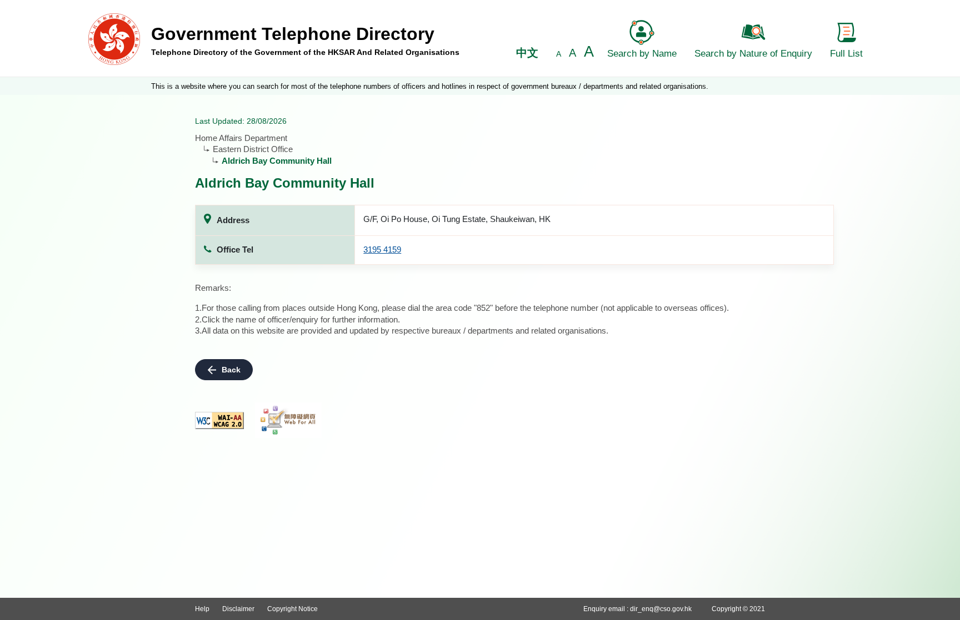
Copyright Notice (292, 609)
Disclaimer (238, 609)
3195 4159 (382, 249)
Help (202, 609)
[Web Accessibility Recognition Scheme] (288, 420)
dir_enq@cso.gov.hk (661, 609)
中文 (527, 52)
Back (231, 369)
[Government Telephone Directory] (114, 38)
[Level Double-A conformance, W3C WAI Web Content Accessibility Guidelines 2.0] (219, 420)
